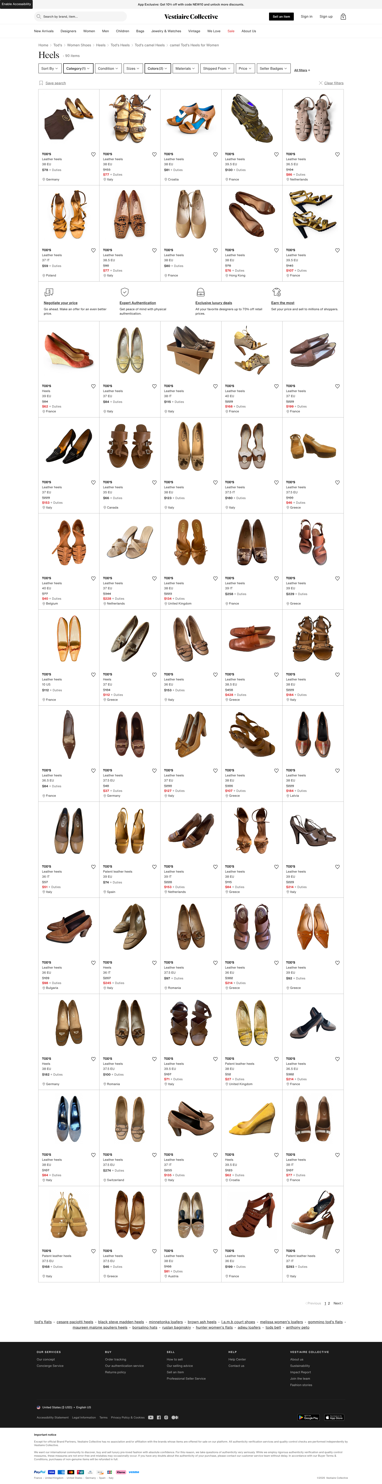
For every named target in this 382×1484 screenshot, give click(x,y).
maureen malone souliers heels (100, 1327)
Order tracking (115, 1359)
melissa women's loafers (281, 1322)
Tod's (57, 45)
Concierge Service (50, 1366)
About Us (249, 31)
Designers (68, 31)
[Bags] (147, 31)
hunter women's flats (214, 1327)
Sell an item (281, 16)
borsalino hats (144, 1327)
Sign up (326, 16)
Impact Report (300, 1372)
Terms (103, 1417)
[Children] (132, 31)
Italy (111, 1478)
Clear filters (334, 83)
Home (43, 45)
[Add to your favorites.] (93, 154)
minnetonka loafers (166, 1322)
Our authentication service (124, 1366)
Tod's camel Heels (150, 45)
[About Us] (259, 31)
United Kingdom (54, 1478)
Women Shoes (79, 45)
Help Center (237, 1359)
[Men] (112, 31)
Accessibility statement (53, 1417)
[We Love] (224, 31)
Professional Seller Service (186, 1378)
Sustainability (300, 1366)
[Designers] (80, 31)
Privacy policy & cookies (128, 1417)
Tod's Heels (120, 45)
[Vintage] (204, 31)
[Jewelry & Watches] (184, 31)
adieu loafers (249, 1327)
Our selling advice (180, 1366)
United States (74, 1478)
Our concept (46, 1359)
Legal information (84, 1417)
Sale (231, 31)
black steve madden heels (121, 1322)
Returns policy (115, 1372)
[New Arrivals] (57, 31)
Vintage (194, 31)
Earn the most (282, 302)
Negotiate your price (61, 302)
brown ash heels (202, 1322)
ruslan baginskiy (176, 1327)
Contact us (236, 1366)
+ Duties (55, 169)
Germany (90, 1478)
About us (296, 1359)
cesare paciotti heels (75, 1322)
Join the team (300, 1378)
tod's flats (43, 1322)
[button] (343, 16)
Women (89, 31)
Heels (100, 45)
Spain (102, 1478)
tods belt (273, 1327)
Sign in (307, 16)
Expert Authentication (138, 302)
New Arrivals (43, 31)
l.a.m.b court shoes (238, 1322)
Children (122, 31)
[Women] (98, 31)
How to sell (175, 1359)
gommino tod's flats (325, 1322)
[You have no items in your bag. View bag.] (343, 16)
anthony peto (297, 1327)
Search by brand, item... (60, 16)
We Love (214, 31)
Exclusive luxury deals (213, 302)
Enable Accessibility (16, 4)
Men (105, 31)
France (38, 1478)
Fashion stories (301, 1385)
